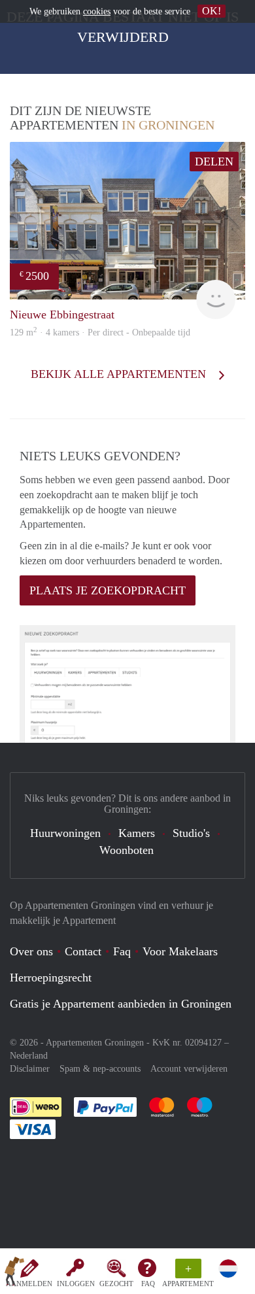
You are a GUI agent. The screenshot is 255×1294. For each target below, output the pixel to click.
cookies (96, 11)
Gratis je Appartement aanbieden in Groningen (120, 1003)
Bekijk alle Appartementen (120, 374)
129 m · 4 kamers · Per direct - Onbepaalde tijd (100, 332)
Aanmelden (29, 1283)
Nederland (29, 1056)
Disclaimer (30, 1069)
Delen (214, 161)
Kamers (136, 833)
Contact (83, 951)
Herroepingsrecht (51, 977)
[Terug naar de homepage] (14, 1274)
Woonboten (126, 850)
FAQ (148, 1283)
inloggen (76, 1283)
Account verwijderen (189, 1069)
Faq (122, 951)
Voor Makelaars (180, 951)
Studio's (191, 833)
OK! (211, 10)
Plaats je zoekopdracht (107, 590)
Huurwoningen (65, 833)
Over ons (31, 951)
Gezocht (116, 1283)
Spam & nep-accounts (100, 1069)
